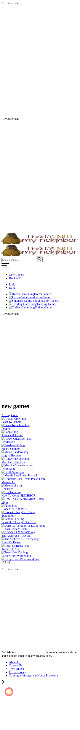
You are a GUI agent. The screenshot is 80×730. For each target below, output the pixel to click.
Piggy (4, 502)
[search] (39, 259)
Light (12, 284)
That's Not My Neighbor (31, 652)
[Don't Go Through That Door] (23, 525)
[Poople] (9, 432)
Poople (5, 428)
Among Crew (9, 415)
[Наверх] (3, 682)
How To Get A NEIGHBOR (18, 495)
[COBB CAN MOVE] (18, 532)
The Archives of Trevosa (16, 535)
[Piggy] (9, 505)
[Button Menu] (5, 268)
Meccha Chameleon (13, 462)
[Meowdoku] (12, 485)
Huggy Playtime (11, 455)
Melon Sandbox (10, 448)
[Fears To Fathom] (15, 425)
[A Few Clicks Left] (16, 438)
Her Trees (7, 488)
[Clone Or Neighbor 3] (18, 512)
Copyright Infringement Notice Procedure (33, 675)
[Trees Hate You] (14, 552)
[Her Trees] (11, 492)
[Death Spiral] (12, 472)
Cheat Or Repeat (11, 542)
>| (9, 562)
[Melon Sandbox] (14, 452)
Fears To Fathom (11, 421)
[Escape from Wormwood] (20, 559)
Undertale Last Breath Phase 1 (19, 475)
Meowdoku (8, 482)
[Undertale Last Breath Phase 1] (23, 478)
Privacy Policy (17, 672)
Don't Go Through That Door (18, 522)
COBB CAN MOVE (14, 529)
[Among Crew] (13, 418)
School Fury (8, 515)
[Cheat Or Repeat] (15, 545)
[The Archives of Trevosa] (20, 539)
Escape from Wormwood (16, 555)
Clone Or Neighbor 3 (14, 508)
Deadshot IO (9, 442)
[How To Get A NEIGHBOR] (22, 498)
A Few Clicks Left (12, 435)
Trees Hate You (10, 549)
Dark (12, 287)
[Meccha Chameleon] (17, 465)
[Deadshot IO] (13, 445)
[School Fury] (12, 518)
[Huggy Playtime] (15, 458)
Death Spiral (8, 468)
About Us (14, 662)
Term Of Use (16, 668)
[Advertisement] (16, 60)
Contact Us (15, 665)
